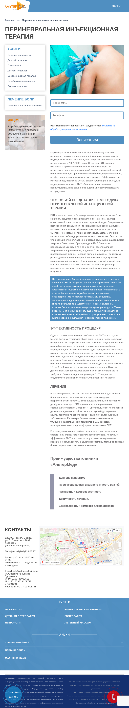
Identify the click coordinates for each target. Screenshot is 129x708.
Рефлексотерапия (18, 86)
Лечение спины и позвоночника (25, 105)
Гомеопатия (14, 65)
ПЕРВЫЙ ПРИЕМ (15, 650)
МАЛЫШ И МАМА (16, 658)
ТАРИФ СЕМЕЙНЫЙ (17, 642)
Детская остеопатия (20, 616)
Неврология (13, 622)
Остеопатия (13, 609)
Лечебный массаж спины (21, 81)
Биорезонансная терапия (22, 75)
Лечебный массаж (77, 622)
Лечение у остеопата (19, 55)
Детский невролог (17, 70)
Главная (9, 20)
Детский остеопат (17, 60)
